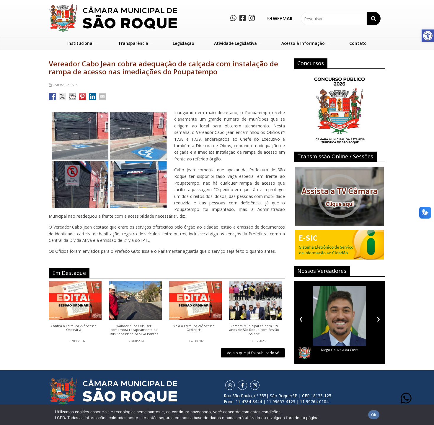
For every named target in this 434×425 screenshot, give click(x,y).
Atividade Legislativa (235, 43)
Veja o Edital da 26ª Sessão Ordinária (194, 328)
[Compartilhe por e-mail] (102, 96)
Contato (358, 43)
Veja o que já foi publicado (251, 352)
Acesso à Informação (303, 43)
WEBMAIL (282, 18)
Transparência (133, 43)
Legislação (183, 43)
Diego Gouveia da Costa (339, 349)
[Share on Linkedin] (92, 96)
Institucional (80, 43)
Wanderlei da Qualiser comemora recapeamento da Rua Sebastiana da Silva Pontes (134, 330)
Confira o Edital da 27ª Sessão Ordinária (74, 328)
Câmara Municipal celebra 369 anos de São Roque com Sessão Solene (254, 330)
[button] (428, 35)
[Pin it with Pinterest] (82, 96)
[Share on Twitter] (62, 96)
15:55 (65, 85)
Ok (373, 414)
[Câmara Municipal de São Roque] (113, 6)
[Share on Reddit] (72, 96)
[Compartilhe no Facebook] (52, 96)
